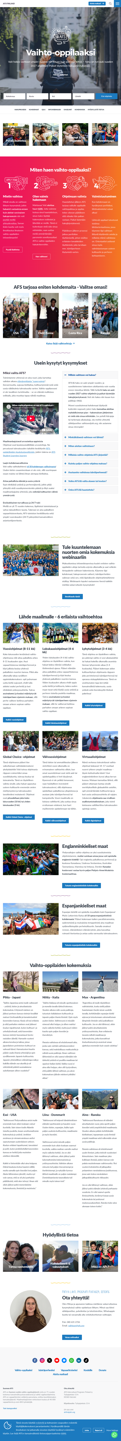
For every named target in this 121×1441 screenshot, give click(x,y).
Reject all (98, 1430)
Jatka (87, 1430)
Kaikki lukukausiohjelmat (56, 723)
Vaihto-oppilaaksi (23, 1370)
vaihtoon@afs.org (76, 1325)
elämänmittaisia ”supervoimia (31, 381)
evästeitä (40, 1422)
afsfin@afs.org (69, 1412)
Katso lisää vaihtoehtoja (59, 343)
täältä (63, 1433)
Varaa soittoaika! (72, 1337)
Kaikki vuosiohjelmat (15, 719)
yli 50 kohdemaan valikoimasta (41, 466)
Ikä (53, 96)
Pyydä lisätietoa (12, 249)
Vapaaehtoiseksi (69, 1370)
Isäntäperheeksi (47, 1370)
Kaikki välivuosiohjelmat (55, 820)
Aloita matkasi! (60, 1374)
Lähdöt (78, 96)
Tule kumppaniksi (10, 1408)
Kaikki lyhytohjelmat (94, 705)
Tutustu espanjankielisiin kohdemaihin (81, 945)
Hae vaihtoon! (42, 256)
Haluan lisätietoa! (60, 74)
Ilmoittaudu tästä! (72, 596)
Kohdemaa (10, 96)
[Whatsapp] (114, 1435)
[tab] (90, 375)
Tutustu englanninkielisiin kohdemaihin (81, 885)
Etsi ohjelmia (106, 96)
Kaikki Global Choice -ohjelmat (19, 817)
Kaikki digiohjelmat (93, 820)
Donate (102, 1370)
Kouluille (88, 1370)
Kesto (31, 96)
